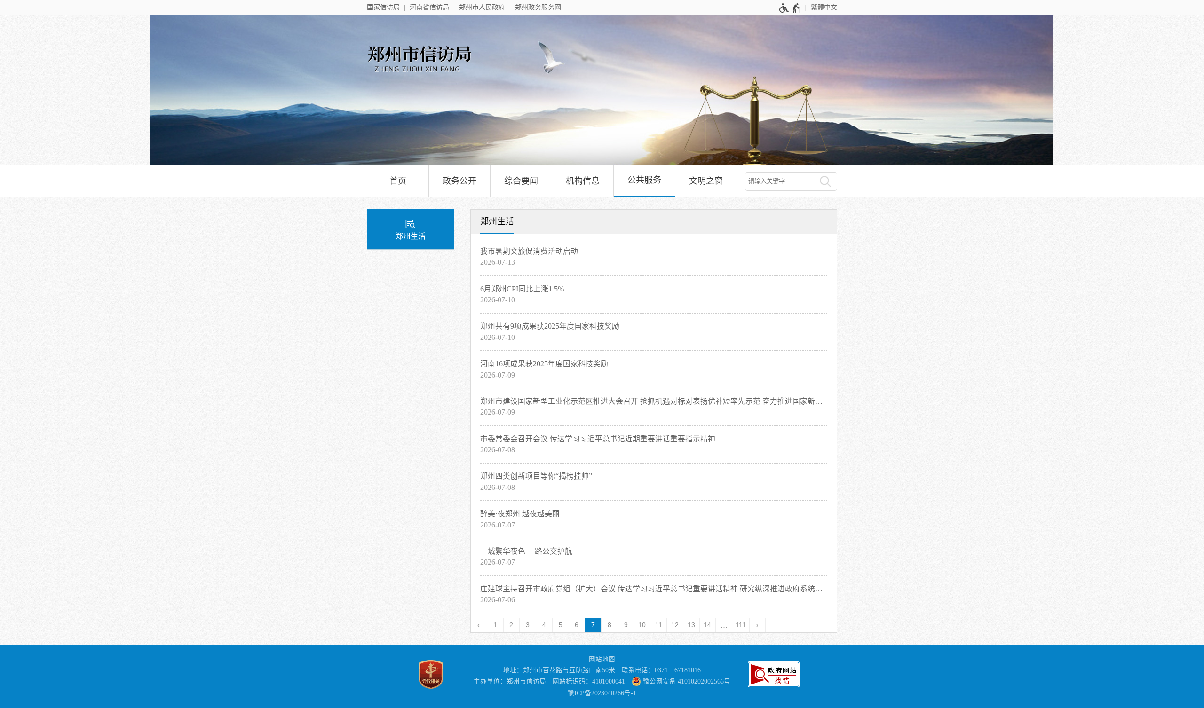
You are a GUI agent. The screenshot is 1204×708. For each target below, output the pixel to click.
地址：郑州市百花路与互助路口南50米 (559, 670)
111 (741, 625)
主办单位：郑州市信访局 (510, 681)
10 (642, 625)
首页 (397, 181)
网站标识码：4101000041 (589, 681)
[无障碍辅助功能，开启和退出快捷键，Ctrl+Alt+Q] (790, 8)
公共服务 (644, 180)
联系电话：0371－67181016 (661, 670)
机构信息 (583, 181)
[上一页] (479, 625)
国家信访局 (383, 7)
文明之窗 (706, 181)
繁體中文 (824, 7)
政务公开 (459, 181)
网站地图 (602, 659)
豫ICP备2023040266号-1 (602, 693)
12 (675, 625)
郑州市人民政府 (482, 7)
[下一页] (758, 625)
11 (658, 625)
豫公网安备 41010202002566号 (685, 681)
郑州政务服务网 (538, 7)
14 (707, 625)
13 (691, 625)
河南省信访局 (429, 7)
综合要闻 (521, 181)
